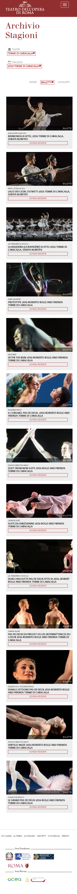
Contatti (41, 836)
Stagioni (17, 62)
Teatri (16, 49)
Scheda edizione (37, 143)
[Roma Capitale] (23, 865)
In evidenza (54, 836)
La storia (17, 836)
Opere (33, 82)
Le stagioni (29, 836)
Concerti (64, 82)
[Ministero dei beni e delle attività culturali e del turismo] (23, 856)
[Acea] (14, 879)
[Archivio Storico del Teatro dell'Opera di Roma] (25, 7)
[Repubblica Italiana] (9, 856)
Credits (65, 836)
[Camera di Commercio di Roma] (35, 879)
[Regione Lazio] (44, 856)
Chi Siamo (6, 836)
